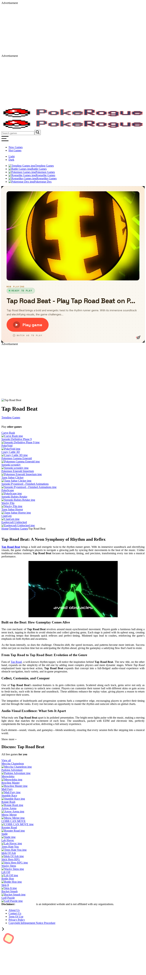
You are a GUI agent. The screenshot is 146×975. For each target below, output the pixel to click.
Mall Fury (7, 789)
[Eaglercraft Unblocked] (18, 525)
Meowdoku (7, 776)
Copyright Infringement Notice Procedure (32, 922)
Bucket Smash (9, 891)
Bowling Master (10, 782)
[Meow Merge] (13, 817)
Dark (11, 159)
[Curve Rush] (12, 435)
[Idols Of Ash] (12, 856)
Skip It (5, 884)
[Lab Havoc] (11, 843)
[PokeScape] (11, 493)
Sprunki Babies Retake (14, 496)
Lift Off (5, 872)
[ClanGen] (10, 519)
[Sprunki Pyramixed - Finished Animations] (28, 487)
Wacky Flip (7, 503)
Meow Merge (9, 814)
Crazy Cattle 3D (10, 451)
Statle (4, 833)
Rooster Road (9, 827)
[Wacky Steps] (12, 868)
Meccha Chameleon (12, 763)
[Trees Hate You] (14, 849)
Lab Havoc (7, 840)
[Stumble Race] (13, 798)
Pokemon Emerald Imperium (17, 471)
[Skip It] (9, 888)
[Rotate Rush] (12, 805)
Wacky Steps (8, 865)
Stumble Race (9, 795)
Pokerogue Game (26, 904)
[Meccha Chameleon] (16, 766)
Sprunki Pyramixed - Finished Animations (25, 483)
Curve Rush (8, 432)
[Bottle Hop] (11, 881)
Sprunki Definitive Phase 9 (16, 439)
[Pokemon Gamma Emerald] (20, 461)
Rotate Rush (8, 801)
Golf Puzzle (8, 897)
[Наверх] (3, 929)
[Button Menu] (5, 141)
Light (12, 156)
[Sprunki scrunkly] (14, 467)
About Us (14, 910)
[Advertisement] (73, 29)
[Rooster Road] (13, 830)
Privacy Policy (17, 919)
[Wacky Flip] (11, 506)
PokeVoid (6, 445)
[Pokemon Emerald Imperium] (21, 474)
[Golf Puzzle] (12, 900)
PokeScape (7, 490)
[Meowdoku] (11, 779)
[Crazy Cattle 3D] (14, 455)
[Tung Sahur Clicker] (16, 480)
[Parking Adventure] (15, 773)
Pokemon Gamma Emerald (16, 458)
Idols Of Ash (8, 853)
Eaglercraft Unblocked (14, 522)
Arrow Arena (8, 808)
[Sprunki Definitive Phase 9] (20, 442)
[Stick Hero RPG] (14, 862)
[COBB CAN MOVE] (17, 824)
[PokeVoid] (10, 448)
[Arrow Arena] (12, 811)
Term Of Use (16, 916)
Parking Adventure (12, 769)
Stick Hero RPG (10, 859)
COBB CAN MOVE (13, 821)
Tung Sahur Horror (12, 509)
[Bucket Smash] (13, 894)
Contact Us (15, 913)
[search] (37, 132)
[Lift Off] (9, 875)
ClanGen (6, 515)
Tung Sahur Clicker (12, 477)
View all (6, 760)
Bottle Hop (7, 878)
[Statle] (8, 837)
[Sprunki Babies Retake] (18, 499)
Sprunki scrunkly (11, 464)
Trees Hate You (10, 846)
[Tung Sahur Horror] (16, 512)
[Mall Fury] (10, 792)
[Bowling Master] (14, 785)
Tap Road (16, 661)
